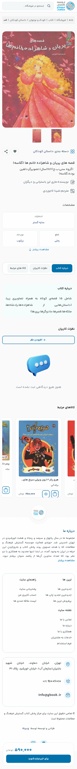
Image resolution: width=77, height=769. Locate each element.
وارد (36, 759)
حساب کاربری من (27, 595)
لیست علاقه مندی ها (24, 601)
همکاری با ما (65, 632)
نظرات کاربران (40, 268)
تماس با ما (66, 620)
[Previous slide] (69, 79)
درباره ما (67, 626)
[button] (15, 151)
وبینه (25, 728)
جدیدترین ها (65, 589)
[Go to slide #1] (56, 136)
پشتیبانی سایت (27, 589)
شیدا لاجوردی (51, 191)
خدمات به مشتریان (61, 638)
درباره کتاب (62, 268)
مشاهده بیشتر (66, 561)
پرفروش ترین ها (62, 601)
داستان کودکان (43, 151)
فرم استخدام (64, 644)
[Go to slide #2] (37, 136)
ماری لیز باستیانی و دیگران (40, 182)
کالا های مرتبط (18, 268)
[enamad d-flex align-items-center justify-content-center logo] (38, 701)
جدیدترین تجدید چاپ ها (59, 595)
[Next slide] (8, 79)
